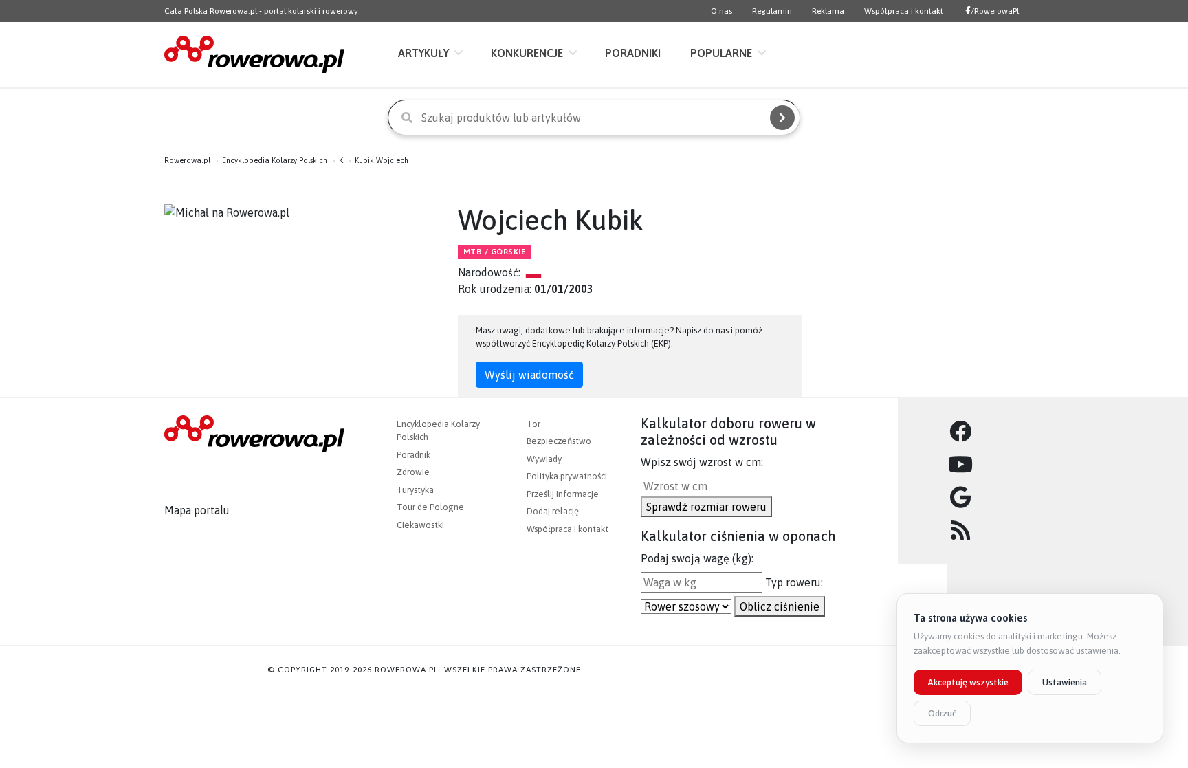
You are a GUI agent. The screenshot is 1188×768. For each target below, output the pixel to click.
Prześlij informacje (563, 494)
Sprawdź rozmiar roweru (706, 507)
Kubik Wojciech (381, 160)
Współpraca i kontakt (903, 11)
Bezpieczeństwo (559, 441)
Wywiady (544, 459)
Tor (533, 424)
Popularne (721, 53)
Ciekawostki (420, 525)
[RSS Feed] (961, 530)
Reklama (828, 11)
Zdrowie (413, 472)
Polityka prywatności (567, 476)
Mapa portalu (197, 510)
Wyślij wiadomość (529, 375)
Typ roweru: (794, 582)
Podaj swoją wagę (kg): (697, 558)
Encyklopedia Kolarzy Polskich (274, 160)
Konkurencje (527, 53)
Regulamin (772, 11)
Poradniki (633, 53)
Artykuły (423, 53)
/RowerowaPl (995, 11)
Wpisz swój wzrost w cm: (702, 462)
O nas (721, 11)
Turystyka (415, 490)
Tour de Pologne (430, 507)
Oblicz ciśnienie (780, 606)
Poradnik (413, 455)
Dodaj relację (553, 511)
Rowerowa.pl (187, 160)
